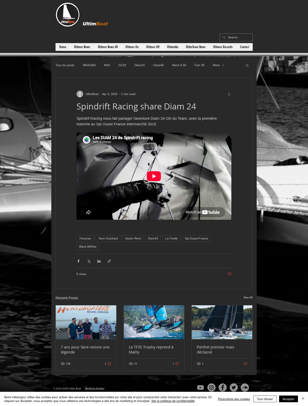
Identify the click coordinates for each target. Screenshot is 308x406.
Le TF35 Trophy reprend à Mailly (151, 349)
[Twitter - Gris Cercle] (234, 387)
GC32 (122, 65)
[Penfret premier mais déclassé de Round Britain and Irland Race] (222, 322)
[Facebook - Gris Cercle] (223, 387)
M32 (107, 65)
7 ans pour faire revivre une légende (85, 349)
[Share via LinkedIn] (99, 261)
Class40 (158, 65)
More (216, 65)
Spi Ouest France (196, 238)
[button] (247, 65)
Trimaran (85, 238)
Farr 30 (199, 65)
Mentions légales (94, 388)
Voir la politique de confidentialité (173, 401)
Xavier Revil (133, 238)
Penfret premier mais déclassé (215, 349)
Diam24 (140, 65)
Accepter (288, 399)
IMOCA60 (89, 65)
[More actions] (229, 93)
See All (247, 297)
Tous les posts (65, 65)
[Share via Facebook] (78, 261)
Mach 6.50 (179, 65)
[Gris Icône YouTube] (200, 387)
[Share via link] (109, 261)
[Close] (302, 399)
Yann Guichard (108, 238)
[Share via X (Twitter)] (89, 261)
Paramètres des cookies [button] (234, 399)
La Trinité (171, 238)
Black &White (88, 246)
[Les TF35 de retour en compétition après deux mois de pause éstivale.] (154, 322)
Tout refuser (265, 399)
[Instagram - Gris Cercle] (211, 387)
